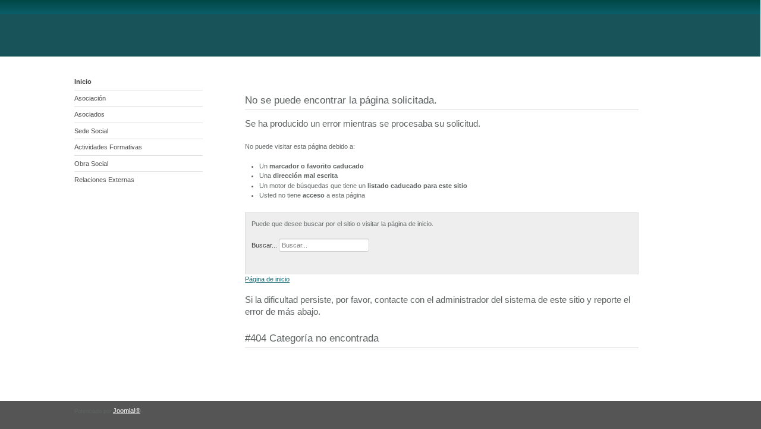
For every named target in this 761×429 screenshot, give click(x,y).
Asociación (90, 98)
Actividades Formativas (108, 147)
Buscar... (264, 245)
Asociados (89, 114)
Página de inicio (267, 279)
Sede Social (91, 130)
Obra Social (91, 163)
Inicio (83, 81)
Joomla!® (126, 410)
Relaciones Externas (104, 179)
